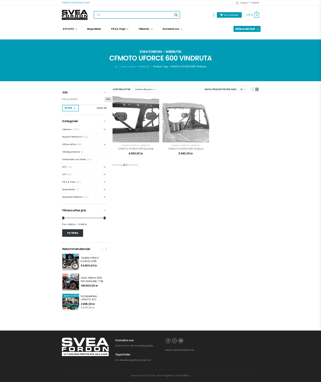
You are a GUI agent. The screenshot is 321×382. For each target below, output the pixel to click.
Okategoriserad (71, 152)
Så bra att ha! (245, 29)
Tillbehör (143, 29)
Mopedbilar (94, 29)
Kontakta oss (171, 29)
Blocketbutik (183, 350)
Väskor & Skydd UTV (131, 145)
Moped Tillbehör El (72, 137)
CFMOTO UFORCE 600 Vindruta (185, 148)
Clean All (101, 108)
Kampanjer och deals (74, 159)
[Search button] (176, 15)
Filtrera (72, 233)
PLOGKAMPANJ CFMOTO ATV (89, 298)
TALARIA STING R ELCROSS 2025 (90, 259)
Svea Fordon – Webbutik (135, 66)
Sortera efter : (122, 89)
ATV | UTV (68, 29)
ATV (64, 167)
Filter (68, 108)
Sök (108, 99)
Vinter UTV (145, 145)
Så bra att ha (69, 144)
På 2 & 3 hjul (118, 29)
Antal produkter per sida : (221, 89)
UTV (64, 174)
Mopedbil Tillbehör (72, 197)
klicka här (146, 360)
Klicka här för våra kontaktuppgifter (134, 345)
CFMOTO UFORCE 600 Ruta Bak (135, 148)
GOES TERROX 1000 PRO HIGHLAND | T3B (92, 279)
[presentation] (102, 249)
